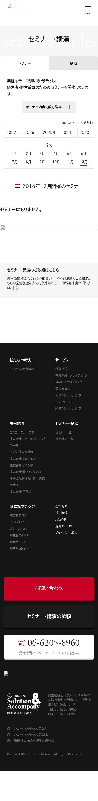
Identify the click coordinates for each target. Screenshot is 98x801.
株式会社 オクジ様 (21, 465)
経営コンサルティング (68, 408)
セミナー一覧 (63, 432)
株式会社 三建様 (20, 491)
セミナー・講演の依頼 (49, 616)
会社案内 (61, 506)
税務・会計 (62, 368)
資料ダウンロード (65, 526)
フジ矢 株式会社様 (21, 451)
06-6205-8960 (65, 709)
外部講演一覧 (64, 438)
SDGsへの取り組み (22, 368)
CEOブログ (17, 521)
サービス (62, 360)
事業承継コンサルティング (71, 375)
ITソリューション (65, 401)
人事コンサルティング (68, 395)
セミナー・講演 (66, 423)
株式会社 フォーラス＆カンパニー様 (27, 442)
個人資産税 (62, 388)
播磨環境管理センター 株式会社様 (27, 481)
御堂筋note (17, 541)
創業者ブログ (18, 515)
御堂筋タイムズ (19, 535)
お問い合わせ (49, 587)
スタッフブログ (19, 528)
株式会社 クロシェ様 (22, 458)
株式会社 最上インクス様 (25, 471)
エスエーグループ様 (22, 432)
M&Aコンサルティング (68, 381)
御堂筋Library (19, 548)
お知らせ (60, 519)
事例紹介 (17, 423)
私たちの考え (20, 360)
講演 (73, 63)
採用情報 (61, 512)
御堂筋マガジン (22, 506)
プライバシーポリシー (68, 532)
